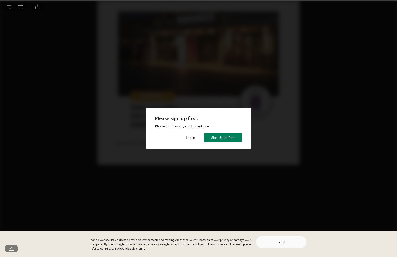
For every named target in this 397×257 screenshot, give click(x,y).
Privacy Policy (114, 248)
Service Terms (136, 248)
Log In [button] (190, 137)
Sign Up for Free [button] (223, 137)
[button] (9, 6)
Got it (281, 242)
